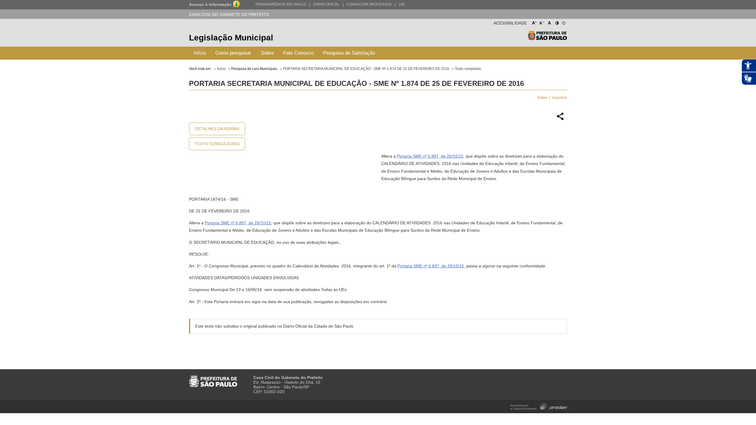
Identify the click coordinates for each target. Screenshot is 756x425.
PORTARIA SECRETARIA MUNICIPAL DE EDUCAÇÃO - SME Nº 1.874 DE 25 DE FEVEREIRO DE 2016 (366, 69)
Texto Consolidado (217, 143)
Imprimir (559, 97)
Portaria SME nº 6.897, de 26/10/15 (430, 156)
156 (402, 4)
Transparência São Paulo (280, 4)
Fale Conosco (298, 53)
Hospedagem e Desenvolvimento (539, 406)
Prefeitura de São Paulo (547, 38)
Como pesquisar (233, 53)
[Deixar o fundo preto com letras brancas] (556, 22)
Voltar (542, 97)
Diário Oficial (326, 4)
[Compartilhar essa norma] (560, 119)
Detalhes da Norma (217, 128)
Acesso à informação (210, 4)
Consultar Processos (369, 4)
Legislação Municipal (231, 37)
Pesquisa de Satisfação (349, 53)
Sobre (267, 53)
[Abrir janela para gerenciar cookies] (563, 22)
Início (200, 53)
